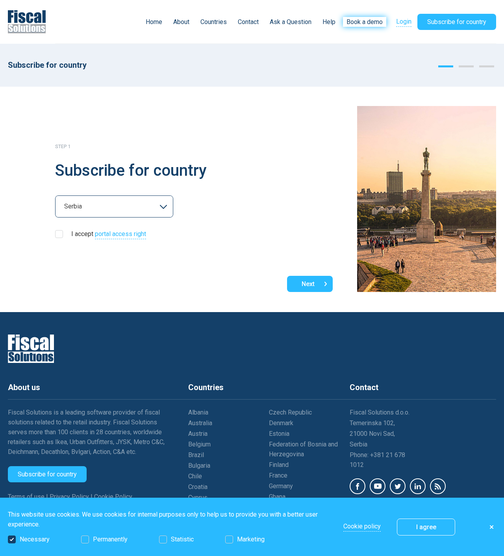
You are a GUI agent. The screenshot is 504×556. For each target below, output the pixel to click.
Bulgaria (199, 465)
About (181, 22)
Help (328, 22)
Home (154, 22)
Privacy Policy (70, 496)
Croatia (198, 487)
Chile (195, 476)
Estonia (279, 433)
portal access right (120, 234)
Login (403, 21)
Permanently (110, 539)
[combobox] (114, 206)
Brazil (196, 455)
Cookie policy (362, 526)
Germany (281, 486)
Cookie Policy (113, 496)
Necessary (35, 539)
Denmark (281, 423)
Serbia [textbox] (73, 206)
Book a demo (364, 22)
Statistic (182, 539)
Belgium (199, 444)
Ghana (277, 496)
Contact (248, 22)
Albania (198, 412)
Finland (279, 465)
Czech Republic (290, 412)
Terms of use (27, 496)
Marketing (251, 539)
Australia (200, 423)
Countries (213, 22)
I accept (108, 234)
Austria (198, 433)
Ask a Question (290, 22)
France (278, 475)
